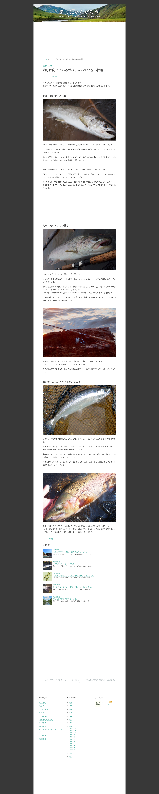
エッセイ (54, 77)
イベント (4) (42, 726)
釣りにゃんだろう (79, 11)
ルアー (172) (42, 713)
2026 (70, 702)
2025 (70, 706)
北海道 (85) (42, 738)
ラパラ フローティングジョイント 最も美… (61, 679)
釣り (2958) (42, 702)
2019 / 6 (72, 740)
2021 (70, 719)
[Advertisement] (79, 41)
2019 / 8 (72, 736)
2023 (70, 713)
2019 (70, 726)
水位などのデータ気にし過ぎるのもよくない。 (70, 552)
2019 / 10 (73, 732)
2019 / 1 (72, 750)
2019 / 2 (72, 748)
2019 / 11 (73, 730)
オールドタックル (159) (46, 719)
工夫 (49, 77)
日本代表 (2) (42, 723)
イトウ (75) (42, 735)
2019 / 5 (72, 742)
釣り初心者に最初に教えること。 (65, 598)
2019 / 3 (72, 746)
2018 (70, 753)
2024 (70, 709)
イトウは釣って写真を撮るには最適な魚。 (97, 681)
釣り (46, 77)
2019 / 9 (72, 734)
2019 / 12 (73, 728)
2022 (70, 716)
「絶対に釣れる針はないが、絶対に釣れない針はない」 (73, 575)
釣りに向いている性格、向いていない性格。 (74, 70)
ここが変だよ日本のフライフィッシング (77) (50, 731)
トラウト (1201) (43, 716)
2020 (70, 723)
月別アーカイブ (72, 698)
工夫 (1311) (42, 706)
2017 (70, 756)
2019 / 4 (72, 744)
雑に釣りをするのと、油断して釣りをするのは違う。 (73, 587)
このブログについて (107, 704)
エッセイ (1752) (43, 709)
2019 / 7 (72, 738)
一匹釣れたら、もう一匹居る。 (64, 563)
